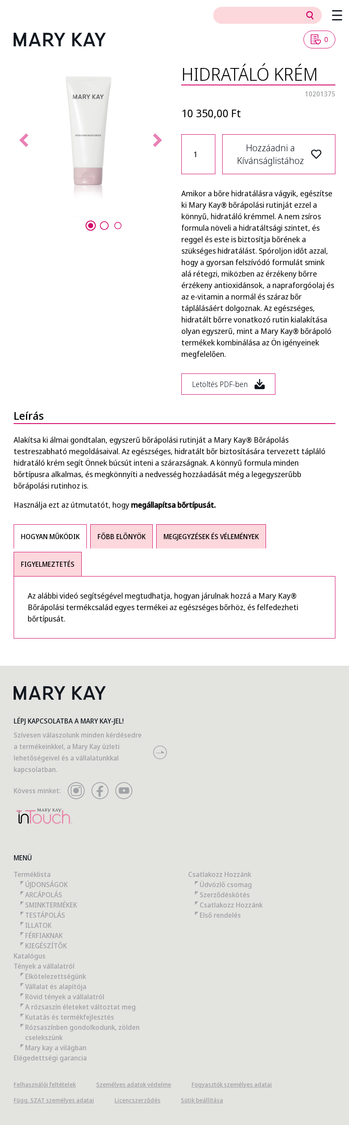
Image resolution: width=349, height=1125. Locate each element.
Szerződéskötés (225, 894)
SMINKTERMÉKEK (51, 905)
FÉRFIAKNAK (44, 935)
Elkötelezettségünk (55, 976)
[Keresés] (310, 15)
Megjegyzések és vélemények (211, 536)
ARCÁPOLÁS (43, 894)
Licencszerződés (137, 1100)
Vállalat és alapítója (55, 986)
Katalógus (30, 956)
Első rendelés (220, 915)
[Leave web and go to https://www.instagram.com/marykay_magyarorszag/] (76, 790)
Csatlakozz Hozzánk (219, 874)
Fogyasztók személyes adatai (232, 1084)
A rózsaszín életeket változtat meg (80, 1007)
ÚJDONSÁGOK (46, 884)
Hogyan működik (50, 536)
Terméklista (32, 874)
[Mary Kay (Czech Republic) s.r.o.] (60, 39)
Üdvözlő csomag (226, 884)
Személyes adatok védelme (133, 1084)
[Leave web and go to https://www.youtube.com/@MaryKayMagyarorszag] (123, 790)
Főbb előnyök (121, 536)
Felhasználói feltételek (45, 1084)
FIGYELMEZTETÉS (47, 564)
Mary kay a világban (55, 1047)
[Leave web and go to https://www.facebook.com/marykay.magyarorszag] (100, 790)
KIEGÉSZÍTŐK (46, 945)
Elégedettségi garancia (50, 1058)
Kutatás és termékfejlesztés (69, 1017)
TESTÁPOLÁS (45, 915)
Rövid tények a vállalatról (64, 996)
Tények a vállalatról (44, 966)
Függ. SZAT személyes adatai (54, 1100)
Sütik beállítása (202, 1100)
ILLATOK (38, 925)
